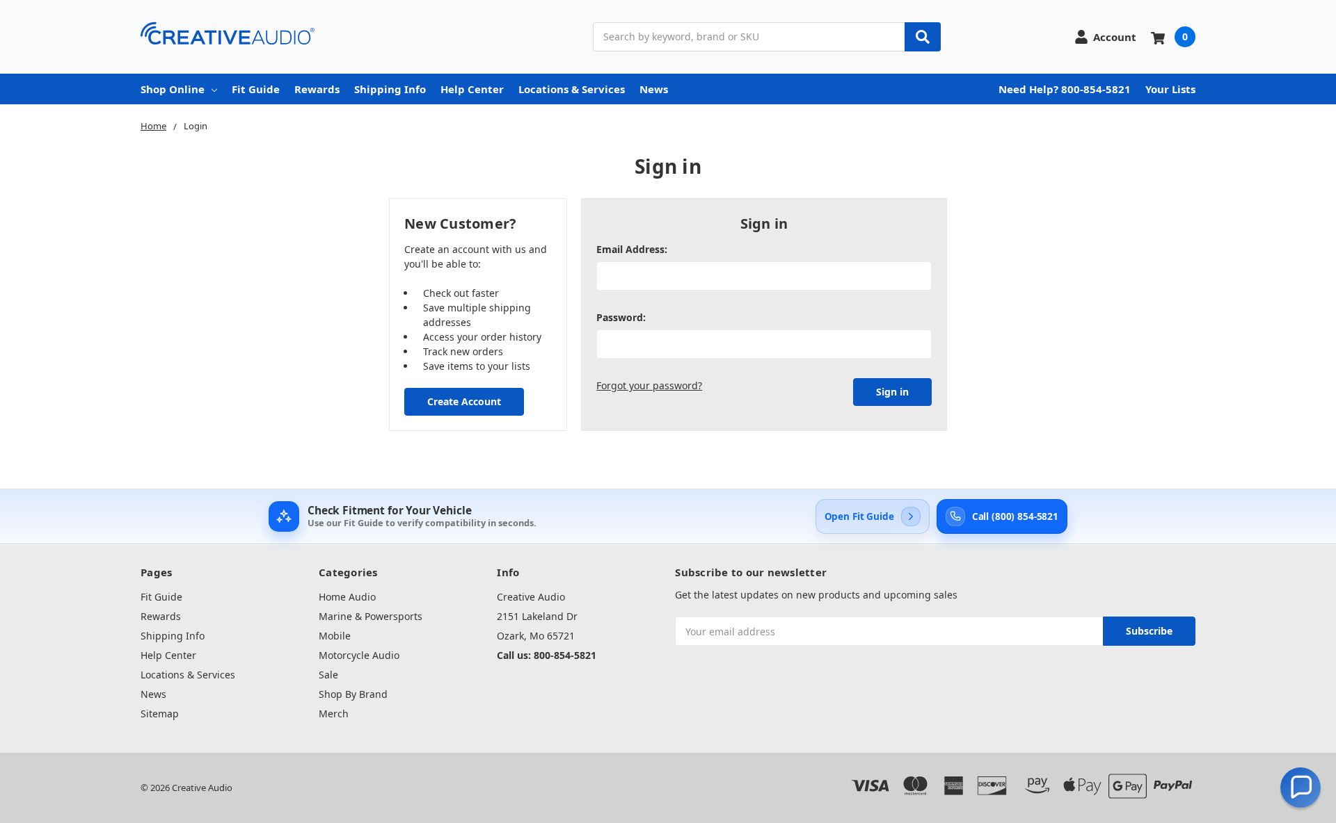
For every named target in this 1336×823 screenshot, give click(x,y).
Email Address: (631, 249)
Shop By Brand (353, 694)
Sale (328, 674)
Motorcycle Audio (359, 655)
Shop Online (173, 89)
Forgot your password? (649, 385)
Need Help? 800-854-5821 (1065, 89)
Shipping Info (390, 89)
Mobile (335, 635)
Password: (621, 317)
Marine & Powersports (370, 616)
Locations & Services (571, 89)
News (653, 89)
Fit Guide (256, 89)
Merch (334, 713)
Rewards (317, 89)
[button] (1300, 787)
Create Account (464, 401)
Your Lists (1170, 89)
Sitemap (160, 713)
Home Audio (347, 596)
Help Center (472, 89)
